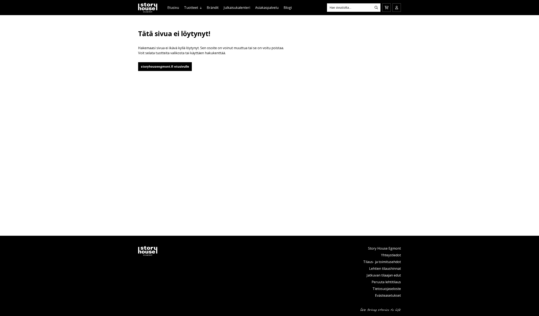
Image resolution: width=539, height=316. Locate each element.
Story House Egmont (384, 248)
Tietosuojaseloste (386, 288)
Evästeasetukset (388, 295)
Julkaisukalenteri (237, 7)
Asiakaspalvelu (267, 7)
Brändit (213, 7)
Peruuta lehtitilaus (386, 282)
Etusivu (173, 7)
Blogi (288, 7)
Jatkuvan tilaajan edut (384, 275)
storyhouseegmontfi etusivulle (165, 66)
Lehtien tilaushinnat (385, 268)
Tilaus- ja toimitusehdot (382, 261)
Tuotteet (191, 7)
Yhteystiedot (391, 255)
